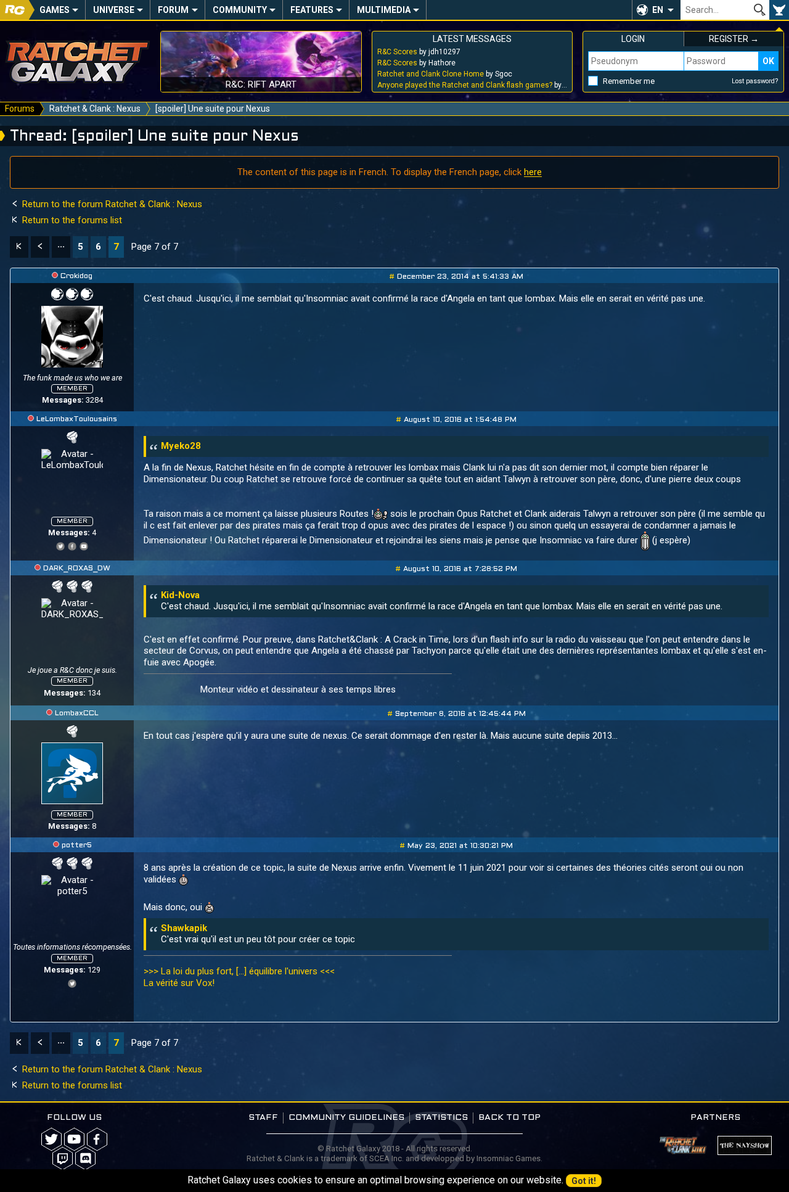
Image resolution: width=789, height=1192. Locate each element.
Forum (173, 10)
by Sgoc (444, 74)
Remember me (629, 81)
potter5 (77, 845)
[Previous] (40, 247)
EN (657, 10)
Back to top (509, 1118)
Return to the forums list (71, 220)
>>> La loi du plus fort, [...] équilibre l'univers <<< (239, 971)
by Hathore (416, 63)
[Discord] (85, 1158)
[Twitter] (60, 544)
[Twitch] (62, 1158)
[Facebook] (72, 544)
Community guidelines (346, 1118)
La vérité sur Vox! (179, 983)
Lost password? (755, 81)
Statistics (441, 1118)
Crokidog (76, 276)
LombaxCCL (77, 713)
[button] (656, 10)
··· (61, 246)
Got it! (583, 1181)
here (533, 172)
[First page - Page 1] (19, 247)
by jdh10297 (418, 51)
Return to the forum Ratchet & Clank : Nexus (111, 204)
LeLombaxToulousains (76, 419)
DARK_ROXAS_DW (76, 568)
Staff (263, 1118)
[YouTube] (84, 544)
